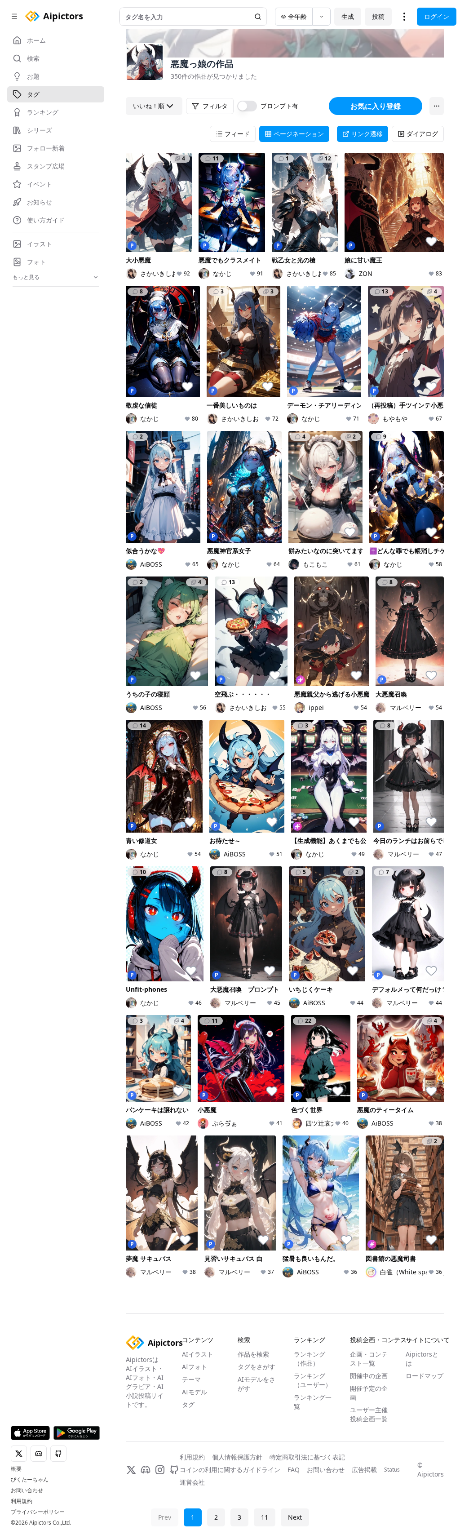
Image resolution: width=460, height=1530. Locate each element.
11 (264, 1517)
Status (392, 1469)
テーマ (191, 1379)
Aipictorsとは (422, 1358)
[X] (131, 1469)
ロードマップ (424, 1375)
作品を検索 (253, 1354)
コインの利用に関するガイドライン (230, 1469)
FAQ (294, 1469)
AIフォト (194, 1366)
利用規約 (21, 1501)
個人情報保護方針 (237, 1457)
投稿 (378, 16)
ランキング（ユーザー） (313, 1380)
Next (295, 1517)
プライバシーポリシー (38, 1512)
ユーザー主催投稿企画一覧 (369, 1414)
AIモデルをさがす (256, 1384)
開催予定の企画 (369, 1392)
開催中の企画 (369, 1375)
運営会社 (192, 1482)
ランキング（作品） (309, 1358)
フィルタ (215, 106)
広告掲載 (364, 1469)
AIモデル (194, 1392)
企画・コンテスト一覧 (369, 1358)
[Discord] (145, 1469)
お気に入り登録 (375, 106)
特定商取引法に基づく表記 (307, 1457)
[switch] (247, 106)
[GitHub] (174, 1469)
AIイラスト (197, 1354)
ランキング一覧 (313, 1401)
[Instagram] (160, 1469)
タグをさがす (256, 1366)
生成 (347, 16)
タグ (188, 1404)
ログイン (436, 16)
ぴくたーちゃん (30, 1479)
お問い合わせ (27, 1490)
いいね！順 (148, 106)
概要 (16, 1468)
